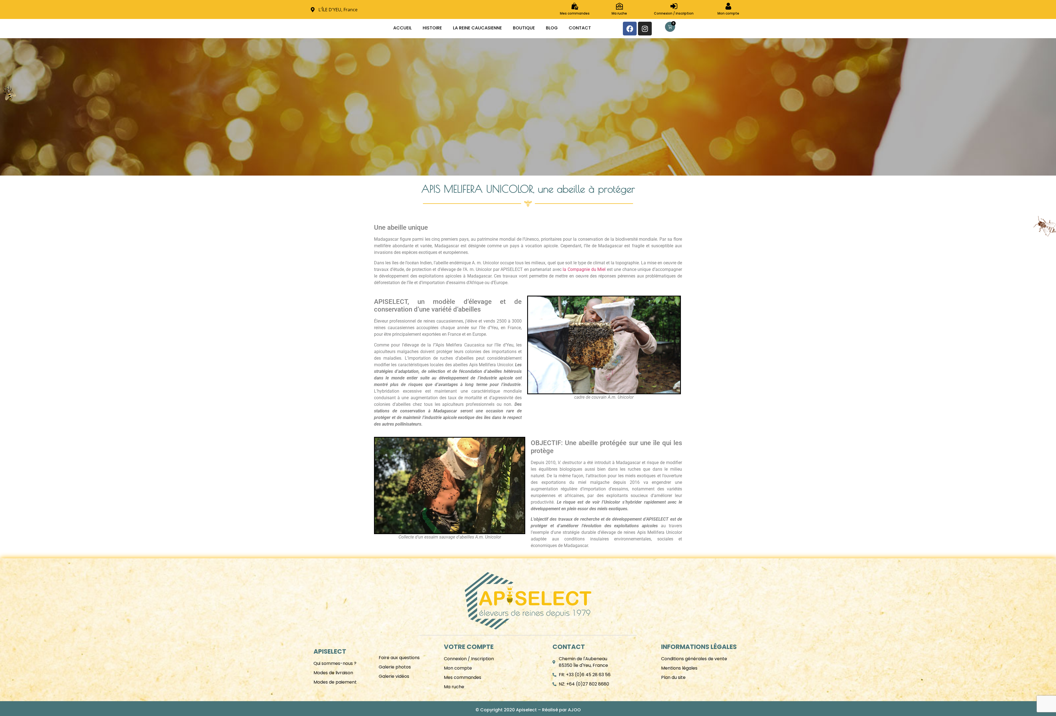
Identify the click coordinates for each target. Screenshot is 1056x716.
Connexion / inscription (674, 13)
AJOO (574, 710)
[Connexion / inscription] (673, 6)
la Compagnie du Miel (584, 269)
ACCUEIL (402, 28)
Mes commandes (575, 13)
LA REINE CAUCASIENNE (477, 28)
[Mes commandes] (574, 6)
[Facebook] (630, 28)
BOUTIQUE (524, 28)
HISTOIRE (432, 28)
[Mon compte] (728, 6)
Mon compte (728, 13)
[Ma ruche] (619, 6)
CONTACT (580, 28)
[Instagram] (645, 28)
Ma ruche (619, 13)
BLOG (552, 28)
